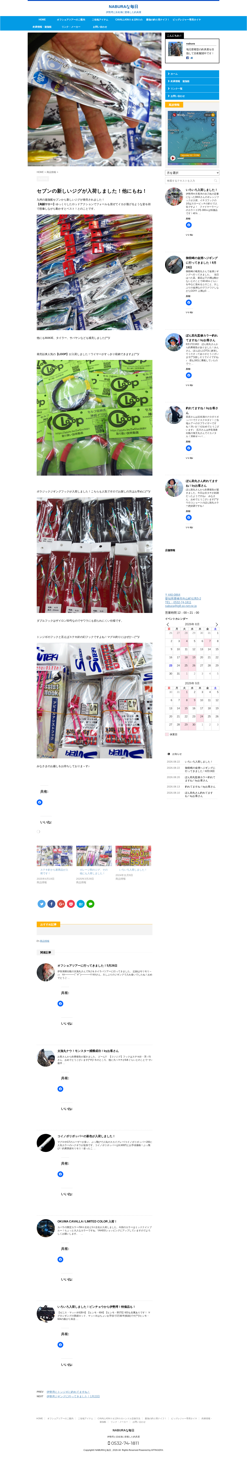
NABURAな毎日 (123, 6)
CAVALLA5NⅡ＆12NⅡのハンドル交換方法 (128, 20)
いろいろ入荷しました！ (133, 869)
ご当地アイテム (100, 19)
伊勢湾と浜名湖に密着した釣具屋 (123, 1436)
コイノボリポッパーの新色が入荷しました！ (86, 1136)
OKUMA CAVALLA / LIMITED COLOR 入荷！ (87, 1221)
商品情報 (44, 941)
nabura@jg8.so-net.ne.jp (181, 606)
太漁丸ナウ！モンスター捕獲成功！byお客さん (88, 1050)
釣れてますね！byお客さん (200, 786)
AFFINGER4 (157, 1450)
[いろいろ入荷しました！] (133, 856)
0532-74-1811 (124, 1443)
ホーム (174, 73)
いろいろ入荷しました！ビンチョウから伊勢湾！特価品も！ (97, 1306)
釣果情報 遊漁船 (180, 81)
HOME (42, 19)
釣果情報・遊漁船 (42, 26)
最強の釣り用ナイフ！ (158, 19)
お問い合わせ (100, 26)
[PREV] (168, 624)
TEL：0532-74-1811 (178, 602)
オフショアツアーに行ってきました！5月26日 (87, 965)
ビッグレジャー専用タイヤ (187, 19)
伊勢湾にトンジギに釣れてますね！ (68, 1391)
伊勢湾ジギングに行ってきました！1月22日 (73, 1396)
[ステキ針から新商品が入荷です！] (55, 856)
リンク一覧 (176, 88)
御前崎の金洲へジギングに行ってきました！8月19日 (202, 262)
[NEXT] (215, 624)
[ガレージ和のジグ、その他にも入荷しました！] (94, 856)
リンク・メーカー (71, 26)
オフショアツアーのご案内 (71, 19)
